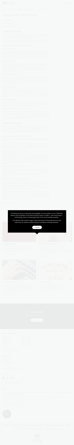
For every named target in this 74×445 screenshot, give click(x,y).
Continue (37, 227)
